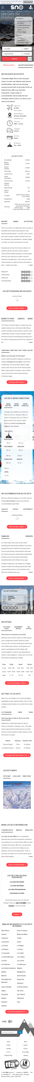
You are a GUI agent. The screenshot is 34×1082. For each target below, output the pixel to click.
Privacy (26, 1048)
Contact (8, 1045)
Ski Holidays (10, 11)
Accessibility (25, 1052)
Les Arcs (4, 960)
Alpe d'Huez (5, 930)
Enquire (11, 906)
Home (3, 11)
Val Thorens (21, 994)
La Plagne (20, 945)
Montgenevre (21, 972)
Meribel (3, 972)
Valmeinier (20, 998)
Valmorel (4, 1002)
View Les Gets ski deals (16, 308)
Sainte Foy (20, 979)
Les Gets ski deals (9, 501)
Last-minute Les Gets (17, 893)
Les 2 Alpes (21, 957)
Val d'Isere (4, 994)
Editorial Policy (8, 1055)
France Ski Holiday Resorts (16, 1012)
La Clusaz (4, 945)
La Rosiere (4, 949)
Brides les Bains (22, 934)
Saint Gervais (21, 975)
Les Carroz (20, 960)
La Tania (20, 949)
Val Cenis (20, 990)
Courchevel (5, 942)
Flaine (19, 942)
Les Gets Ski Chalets (17, 882)
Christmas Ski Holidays (16, 382)
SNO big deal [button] (28, 2)
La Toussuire (5, 953)
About (25, 1041)
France (27, 11)
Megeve (19, 968)
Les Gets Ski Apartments (17, 889)
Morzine (4, 975)
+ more (30, 265)
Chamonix (4, 938)
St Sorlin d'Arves (22, 987)
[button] (33, 65)
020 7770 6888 (21, 903)
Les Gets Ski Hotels (17, 885)
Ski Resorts (19, 11)
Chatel (19, 938)
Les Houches (5, 964)
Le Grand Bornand (7, 957)
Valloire (3, 998)
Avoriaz (3, 934)
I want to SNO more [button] (6, 3)
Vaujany (4, 1005)
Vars (18, 1002)
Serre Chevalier (6, 987)
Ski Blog (8, 1048)
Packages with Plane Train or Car (16, 755)
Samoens (20, 983)
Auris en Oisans (22, 930)
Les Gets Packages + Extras (16, 683)
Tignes (3, 990)
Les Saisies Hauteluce (8, 968)
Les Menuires (21, 964)
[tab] (4, 221)
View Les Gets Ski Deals (16, 578)
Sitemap (25, 1055)
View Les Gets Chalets (16, 527)
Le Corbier (20, 953)
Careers (25, 1045)
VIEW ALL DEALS (8, 65)
